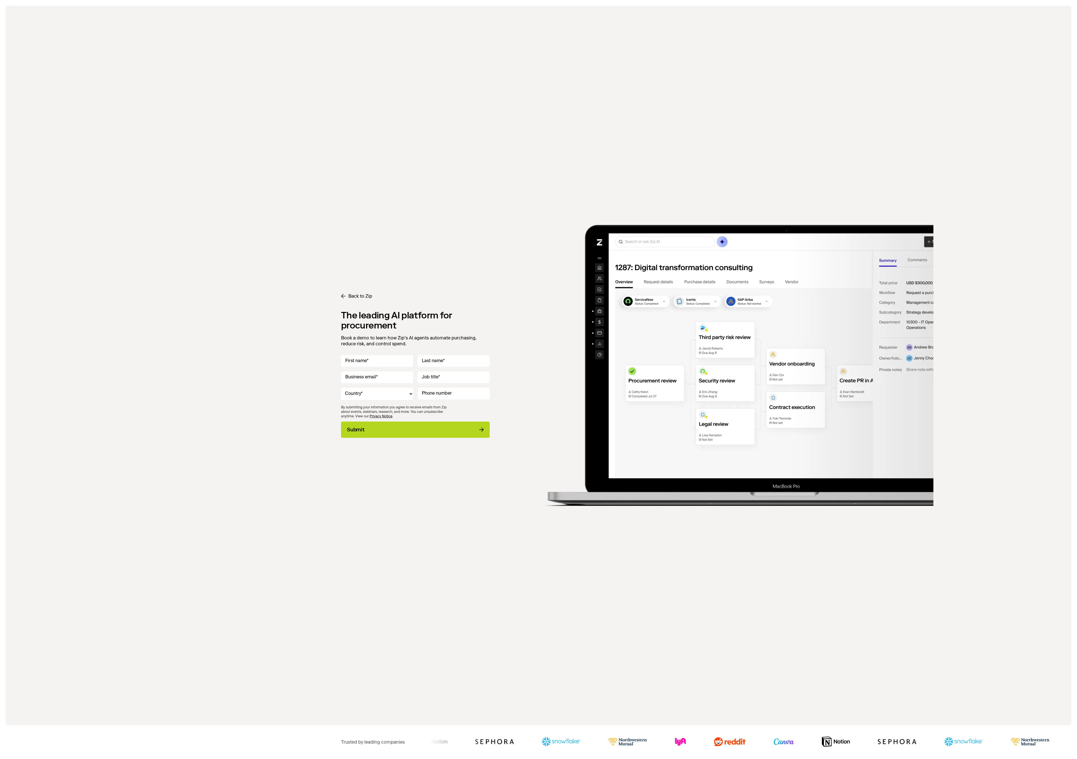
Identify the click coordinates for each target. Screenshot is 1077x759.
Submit (356, 430)
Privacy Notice (381, 416)
